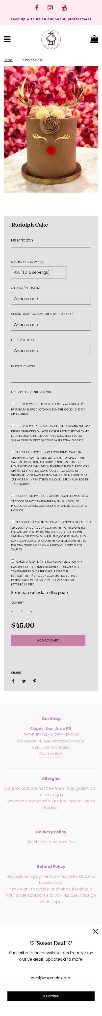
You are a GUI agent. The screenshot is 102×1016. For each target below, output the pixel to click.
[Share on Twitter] (24, 681)
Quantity (17, 603)
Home (8, 60)
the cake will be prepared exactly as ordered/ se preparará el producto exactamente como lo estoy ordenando (49, 409)
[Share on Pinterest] (35, 681)
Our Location (51, 754)
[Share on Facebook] (14, 681)
